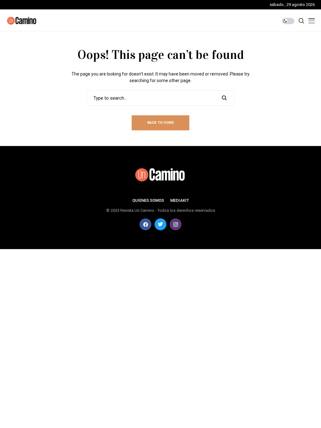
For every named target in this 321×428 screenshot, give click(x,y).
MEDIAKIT (179, 200)
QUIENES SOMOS (148, 200)
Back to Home (160, 123)
